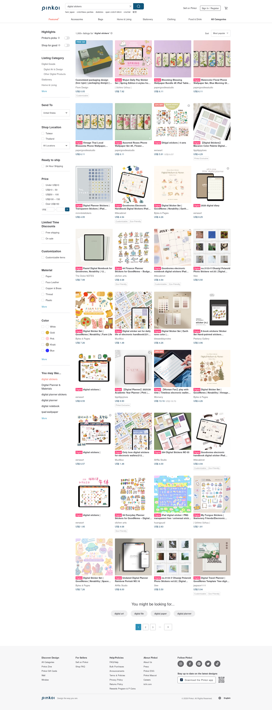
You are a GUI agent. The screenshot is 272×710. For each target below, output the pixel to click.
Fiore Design (82, 87)
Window (45, 680)
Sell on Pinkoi (190, 8)
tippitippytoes (200, 150)
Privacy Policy (116, 680)
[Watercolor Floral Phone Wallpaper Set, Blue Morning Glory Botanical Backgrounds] (212, 58)
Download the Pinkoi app (198, 680)
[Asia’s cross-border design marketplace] (51, 8)
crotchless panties (85, 11)
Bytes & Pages (161, 212)
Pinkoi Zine (47, 666)
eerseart (158, 150)
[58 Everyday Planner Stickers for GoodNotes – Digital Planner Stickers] (133, 494)
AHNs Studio (160, 459)
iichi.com (148, 684)
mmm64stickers (83, 212)
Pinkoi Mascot (150, 675)
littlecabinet (120, 212)
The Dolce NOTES (85, 275)
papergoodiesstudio (164, 87)
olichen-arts (121, 275)
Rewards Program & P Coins (123, 688)
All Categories (48, 662)
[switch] (56, 38)
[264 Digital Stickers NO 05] (172, 431)
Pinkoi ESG (149, 671)
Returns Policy (116, 684)
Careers (147, 680)
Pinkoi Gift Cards (49, 671)
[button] (67, 209)
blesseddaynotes (162, 338)
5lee (195, 275)
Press (146, 666)
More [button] (44, 91)
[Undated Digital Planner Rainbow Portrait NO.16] (133, 557)
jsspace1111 (199, 585)
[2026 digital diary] (212, 184)
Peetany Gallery (201, 338)
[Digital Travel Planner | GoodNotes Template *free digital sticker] (212, 557)
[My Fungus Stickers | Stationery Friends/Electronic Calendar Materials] (212, 494)
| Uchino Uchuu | (123, 87)
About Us (148, 662)
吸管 (135, 11)
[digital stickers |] (94, 368)
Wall (43, 675)
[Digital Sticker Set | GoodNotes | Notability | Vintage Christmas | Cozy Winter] (212, 368)
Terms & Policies (117, 675)
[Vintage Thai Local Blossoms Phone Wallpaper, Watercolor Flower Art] (94, 121)
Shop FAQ (80, 666)
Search (138, 6)
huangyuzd (159, 522)
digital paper (160, 613)
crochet (127, 11)
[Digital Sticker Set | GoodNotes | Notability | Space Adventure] (94, 557)
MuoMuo (119, 338)
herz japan (70, 11)
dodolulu (99, 11)
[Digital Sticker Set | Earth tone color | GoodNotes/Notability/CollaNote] (172, 310)
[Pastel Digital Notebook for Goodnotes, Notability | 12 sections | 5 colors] (94, 247)
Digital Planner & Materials (51, 386)
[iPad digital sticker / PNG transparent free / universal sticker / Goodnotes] (172, 494)
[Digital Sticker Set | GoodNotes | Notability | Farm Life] (94, 310)
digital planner (49, 400)
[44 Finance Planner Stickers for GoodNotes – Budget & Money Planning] (133, 247)
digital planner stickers (54, 394)
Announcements (117, 671)
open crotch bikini (113, 11)
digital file (139, 613)
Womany (158, 396)
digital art (119, 613)
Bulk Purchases (117, 666)
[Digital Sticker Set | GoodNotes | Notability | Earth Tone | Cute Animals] (172, 184)
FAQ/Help (114, 662)
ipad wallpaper (50, 412)
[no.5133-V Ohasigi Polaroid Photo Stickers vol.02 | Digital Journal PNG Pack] (172, 557)
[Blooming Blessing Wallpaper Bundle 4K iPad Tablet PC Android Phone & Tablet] (172, 58)
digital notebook (50, 406)
